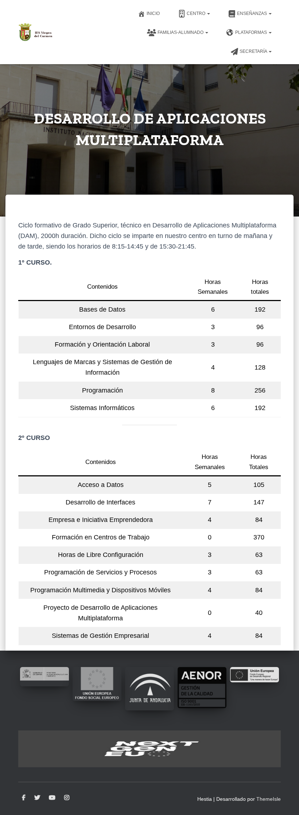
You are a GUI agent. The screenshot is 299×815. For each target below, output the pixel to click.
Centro (196, 13)
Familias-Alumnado (181, 32)
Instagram (67, 797)
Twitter (37, 797)
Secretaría (254, 51)
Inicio (153, 13)
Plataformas (251, 32)
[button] (208, 13)
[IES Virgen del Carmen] (35, 32)
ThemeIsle (268, 799)
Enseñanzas (252, 13)
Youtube (52, 797)
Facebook (23, 797)
